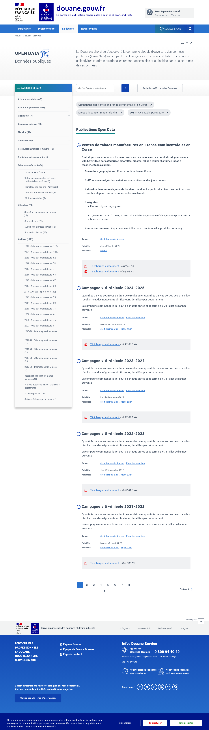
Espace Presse (71, 644)
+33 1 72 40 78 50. (130, 662)
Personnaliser (124, 723)
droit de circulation (109, 328)
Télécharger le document (105, 266)
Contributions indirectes (112, 239)
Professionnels (26, 647)
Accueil (18, 35)
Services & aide (25, 660)
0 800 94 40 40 (167, 651)
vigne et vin (126, 328)
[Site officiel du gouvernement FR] (25, 12)
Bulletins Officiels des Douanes (160, 88)
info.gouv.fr (125, 628)
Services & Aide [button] (172, 28)
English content (72, 654)
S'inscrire (175, 15)
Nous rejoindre (89, 28)
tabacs (103, 250)
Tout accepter (186, 723)
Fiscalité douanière (135, 317)
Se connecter (161, 15)
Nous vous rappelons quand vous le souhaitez (143, 671)
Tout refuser (155, 723)
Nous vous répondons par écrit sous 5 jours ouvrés (178, 671)
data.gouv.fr (185, 628)
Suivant (184, 589)
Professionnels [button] (46, 28)
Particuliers (24, 643)
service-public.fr (144, 628)
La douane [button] (68, 28)
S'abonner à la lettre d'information (38, 698)
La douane (26, 35)
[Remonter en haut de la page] (201, 621)
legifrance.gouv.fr (165, 628)
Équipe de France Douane (78, 649)
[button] (182, 43)
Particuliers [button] (24, 28)
